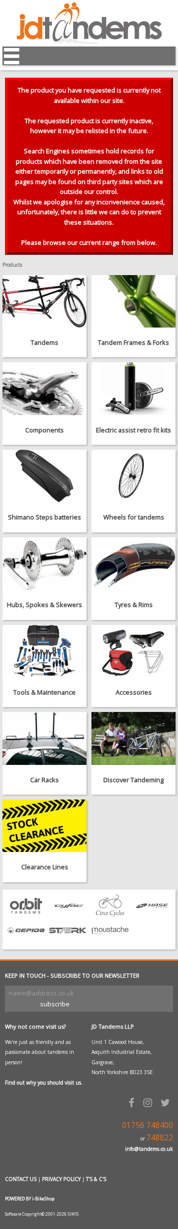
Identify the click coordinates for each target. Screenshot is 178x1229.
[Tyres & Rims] (133, 563)
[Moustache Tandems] (110, 939)
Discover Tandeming (133, 779)
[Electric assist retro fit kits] (133, 388)
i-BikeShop (43, 1198)
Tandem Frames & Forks (133, 342)
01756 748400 (147, 1125)
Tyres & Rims (134, 604)
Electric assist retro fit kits (133, 429)
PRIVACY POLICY (61, 1179)
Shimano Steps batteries (44, 517)
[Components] (44, 388)
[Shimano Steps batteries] (44, 476)
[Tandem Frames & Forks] (133, 301)
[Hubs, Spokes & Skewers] (44, 563)
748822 (159, 1138)
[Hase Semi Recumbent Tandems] (152, 914)
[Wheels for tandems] (133, 476)
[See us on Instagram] (149, 1102)
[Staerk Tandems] (68, 939)
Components (44, 429)
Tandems (44, 342)
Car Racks (44, 779)
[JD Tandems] (89, 41)
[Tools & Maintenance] (44, 651)
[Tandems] (44, 301)
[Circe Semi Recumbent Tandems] (110, 914)
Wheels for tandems (133, 517)
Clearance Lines (44, 866)
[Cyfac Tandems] (68, 914)
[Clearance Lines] (44, 826)
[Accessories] (133, 651)
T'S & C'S (96, 1179)
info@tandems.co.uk (149, 1148)
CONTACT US (21, 1179)
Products (12, 264)
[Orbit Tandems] (25, 914)
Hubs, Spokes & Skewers (44, 604)
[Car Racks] (44, 738)
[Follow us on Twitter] (167, 1102)
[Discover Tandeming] (133, 738)
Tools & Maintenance (44, 692)
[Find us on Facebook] (133, 1102)
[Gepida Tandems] (25, 939)
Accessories (134, 692)
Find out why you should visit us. (44, 1082)
